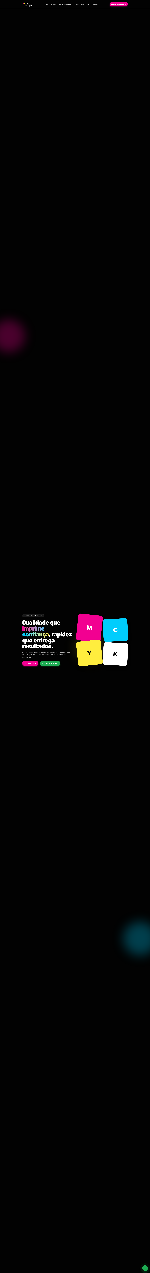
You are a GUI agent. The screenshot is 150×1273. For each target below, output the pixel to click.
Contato (95, 4)
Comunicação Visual (65, 4)
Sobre (88, 4)
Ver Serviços (29, 663)
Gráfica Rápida (79, 4)
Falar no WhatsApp (51, 663)
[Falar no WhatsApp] (145, 1268)
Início (46, 4)
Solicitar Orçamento (117, 4)
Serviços (53, 4)
